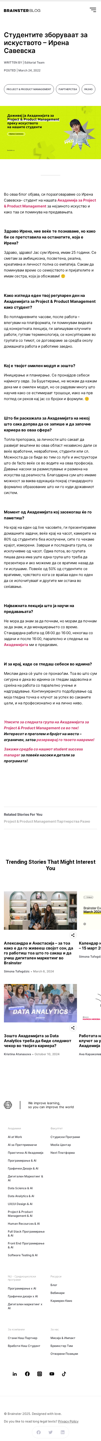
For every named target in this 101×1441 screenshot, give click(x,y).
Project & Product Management (29, 89)
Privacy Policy (68, 1421)
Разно (88, 89)
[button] (38, 1432)
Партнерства (68, 89)
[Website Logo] (22, 10)
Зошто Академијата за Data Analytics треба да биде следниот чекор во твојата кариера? (37, 1040)
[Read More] (40, 910)
